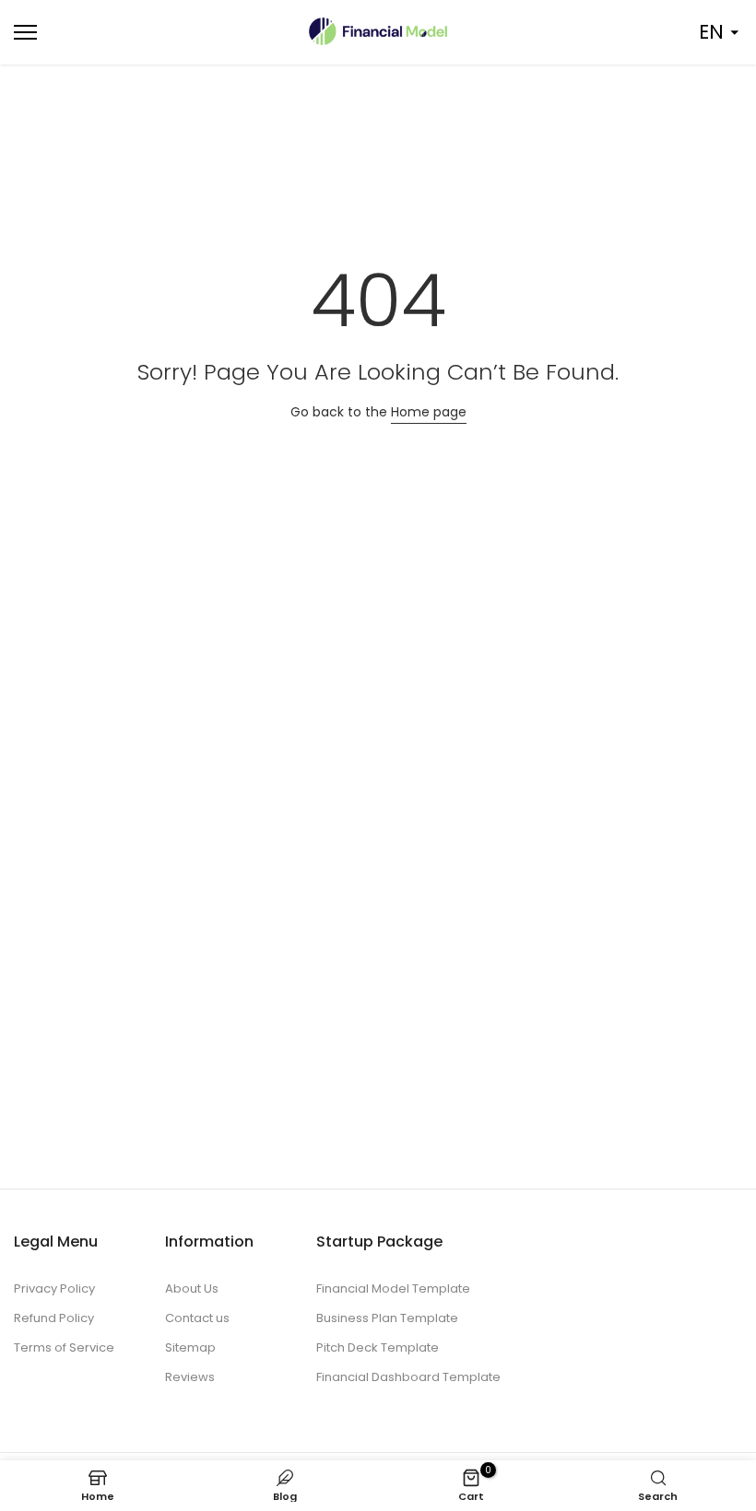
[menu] (126, 32)
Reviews (190, 1377)
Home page (429, 412)
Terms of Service (64, 1347)
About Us (192, 1288)
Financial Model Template (393, 1288)
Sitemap (190, 1347)
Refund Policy (54, 1318)
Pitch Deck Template (377, 1347)
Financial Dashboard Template (408, 1377)
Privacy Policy (54, 1288)
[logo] (378, 31)
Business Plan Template (387, 1318)
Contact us (197, 1318)
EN (711, 32)
